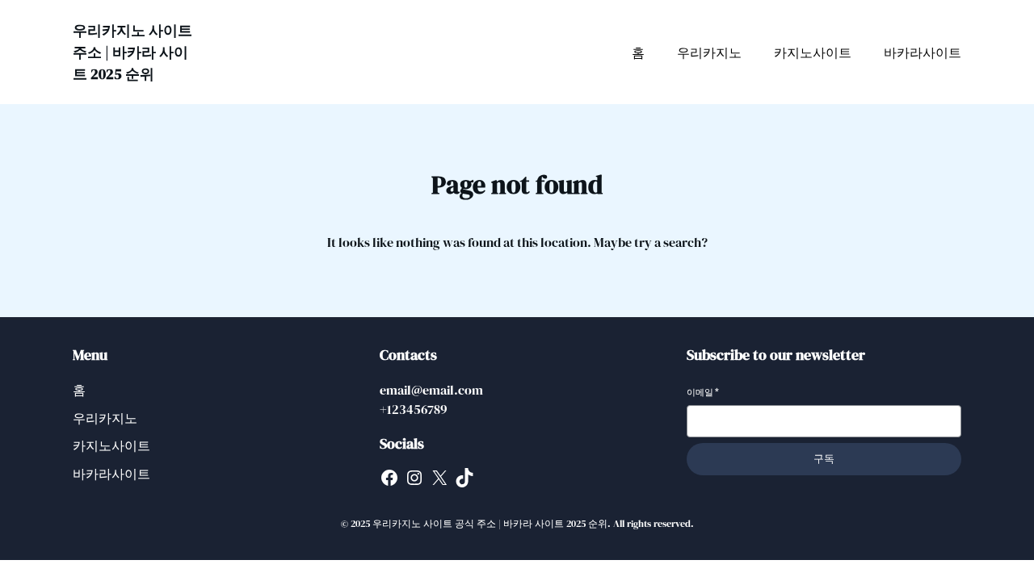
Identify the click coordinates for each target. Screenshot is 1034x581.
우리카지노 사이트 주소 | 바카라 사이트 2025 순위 (132, 52)
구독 (823, 459)
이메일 (703, 393)
